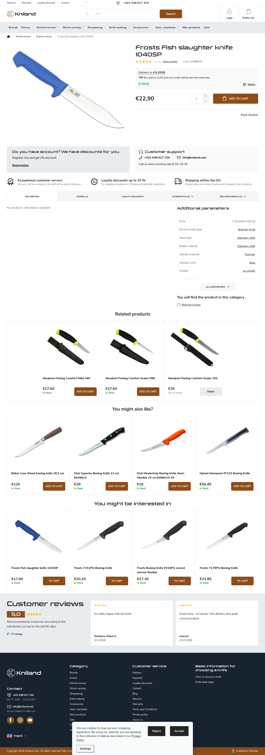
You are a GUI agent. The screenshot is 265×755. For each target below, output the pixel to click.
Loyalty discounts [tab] (133, 196)
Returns (137, 699)
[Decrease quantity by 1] (206, 101)
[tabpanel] (69, 360)
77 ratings (16, 634)
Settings (85, 749)
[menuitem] (13, 27)
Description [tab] (32, 196)
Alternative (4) (181, 196)
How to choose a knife (208, 676)
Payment (26, 3)
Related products (231, 196)
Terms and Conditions (144, 709)
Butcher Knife (246, 230)
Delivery (11, 3)
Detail (210, 391)
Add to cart (238, 99)
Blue (252, 263)
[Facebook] (10, 720)
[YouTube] (30, 720)
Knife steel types (204, 682)
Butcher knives (191, 305)
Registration (20, 165)
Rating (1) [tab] (82, 196)
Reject (156, 731)
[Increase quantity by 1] (206, 96)
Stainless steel (246, 238)
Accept (179, 731)
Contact (65, 3)
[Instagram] (20, 720)
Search (170, 14)
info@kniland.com (194, 158)
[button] (38, 581)
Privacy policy (140, 714)
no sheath (249, 271)
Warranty (137, 704)
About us (137, 719)
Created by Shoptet (247, 751)
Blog (135, 693)
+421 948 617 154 (157, 158)
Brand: (249, 114)
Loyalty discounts (46, 3)
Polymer (250, 254)
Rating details (170, 61)
